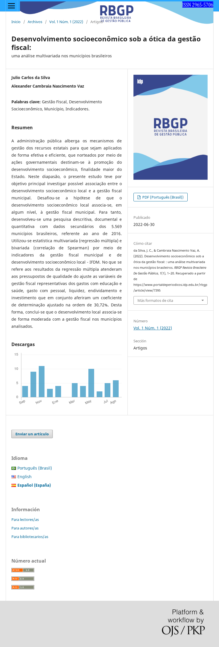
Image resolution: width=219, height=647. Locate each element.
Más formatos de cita (155, 300)
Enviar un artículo (32, 433)
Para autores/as (24, 528)
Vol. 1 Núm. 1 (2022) (66, 21)
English (24, 476)
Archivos (35, 21)
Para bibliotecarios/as (29, 536)
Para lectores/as (25, 519)
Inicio (16, 21)
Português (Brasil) (34, 468)
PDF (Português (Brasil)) (162, 197)
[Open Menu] (11, 5)
